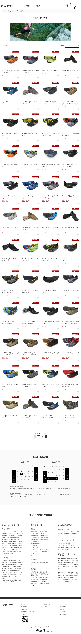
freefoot (58, 5)
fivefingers (48, 5)
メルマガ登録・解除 (45, 604)
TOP (4, 11)
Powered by (32, 631)
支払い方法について (26, 609)
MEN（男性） (20, 11)
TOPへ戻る (40, 598)
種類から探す (37, 6)
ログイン (62, 609)
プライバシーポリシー (26, 614)
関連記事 (67, 6)
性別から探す (11, 11)
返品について (24, 606)
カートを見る (63, 611)
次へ (46, 436)
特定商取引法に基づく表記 (27, 611)
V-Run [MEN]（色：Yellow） (50, 70)
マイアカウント (63, 604)
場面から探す (28, 6)
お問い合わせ (63, 614)
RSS (42, 606)
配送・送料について (26, 604)
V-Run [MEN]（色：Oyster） (30, 164)
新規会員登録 (63, 606)
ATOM (45, 606)
